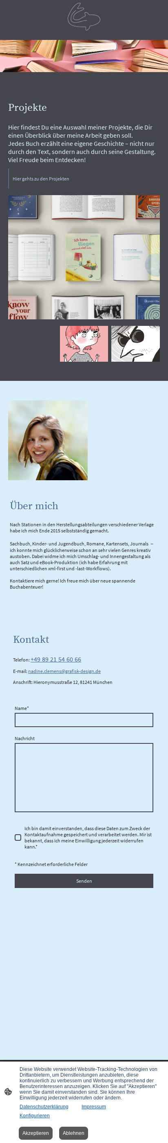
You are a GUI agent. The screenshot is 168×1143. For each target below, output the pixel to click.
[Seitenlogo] (84, 17)
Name (22, 708)
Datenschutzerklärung (44, 1107)
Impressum (94, 1107)
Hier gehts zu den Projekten (41, 179)
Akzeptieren (35, 1133)
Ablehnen (73, 1133)
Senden (84, 881)
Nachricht (25, 738)
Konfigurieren (35, 1116)
